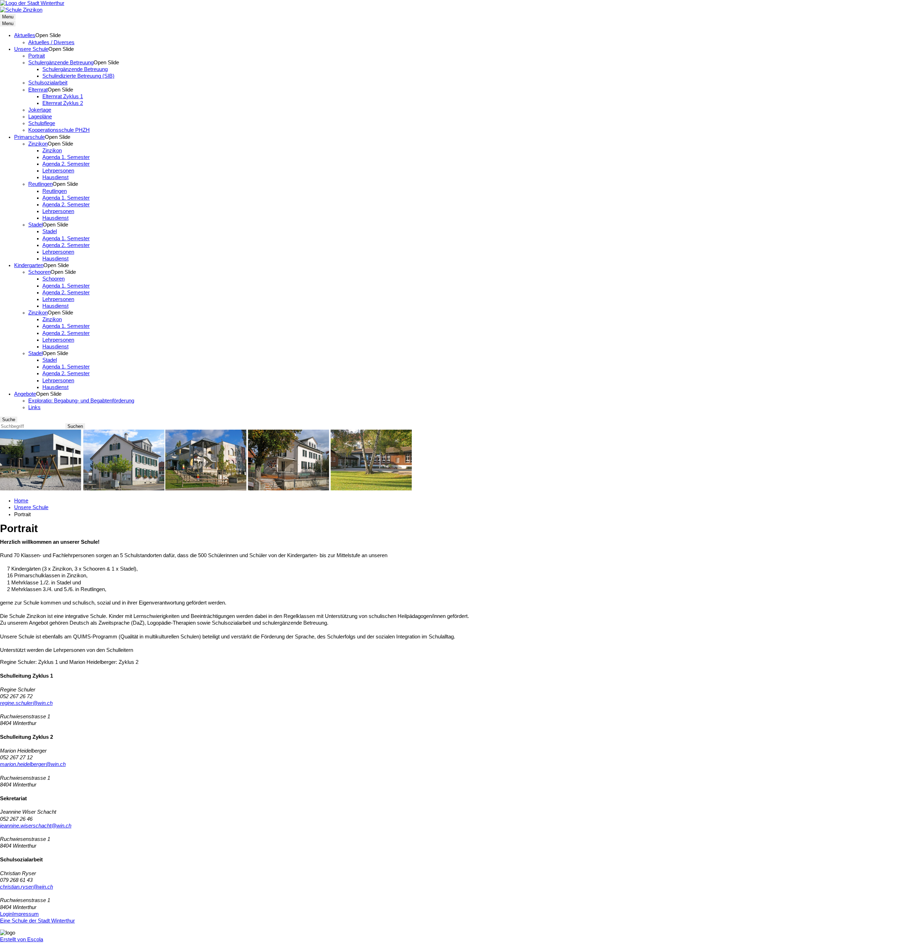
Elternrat (38, 90)
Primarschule (29, 137)
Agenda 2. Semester (66, 164)
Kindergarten (28, 265)
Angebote (25, 394)
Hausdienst (55, 177)
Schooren (39, 272)
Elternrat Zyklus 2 (62, 103)
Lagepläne (40, 116)
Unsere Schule (31, 49)
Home (21, 500)
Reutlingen (40, 184)
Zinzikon (38, 144)
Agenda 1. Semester (66, 157)
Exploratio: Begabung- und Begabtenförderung (81, 400)
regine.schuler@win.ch (26, 703)
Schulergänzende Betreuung (61, 62)
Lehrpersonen (58, 170)
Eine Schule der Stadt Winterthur (37, 921)
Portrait (36, 56)
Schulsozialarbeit (47, 83)
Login (6, 914)
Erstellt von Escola (21, 939)
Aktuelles (24, 35)
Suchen (75, 426)
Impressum (25, 914)
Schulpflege (41, 123)
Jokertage (39, 110)
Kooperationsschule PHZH (59, 130)
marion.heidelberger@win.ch (33, 764)
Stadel (35, 225)
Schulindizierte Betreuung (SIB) (78, 76)
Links (34, 407)
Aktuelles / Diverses (51, 42)
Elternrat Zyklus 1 (62, 96)
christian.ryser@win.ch (26, 887)
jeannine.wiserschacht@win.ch (35, 826)
